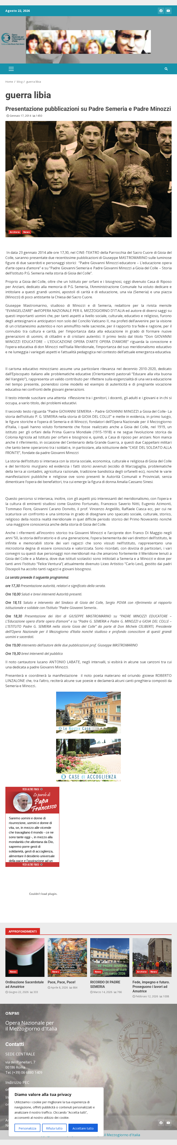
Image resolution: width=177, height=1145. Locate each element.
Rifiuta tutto (54, 1128)
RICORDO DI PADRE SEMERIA (109, 957)
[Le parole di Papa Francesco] (32, 794)
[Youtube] (168, 11)
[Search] (166, 69)
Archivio (15, 232)
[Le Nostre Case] (88, 712)
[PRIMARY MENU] (11, 69)
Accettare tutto (83, 1128)
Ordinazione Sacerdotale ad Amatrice (24, 957)
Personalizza (27, 1128)
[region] (56, 1111)
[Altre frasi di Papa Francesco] (32, 791)
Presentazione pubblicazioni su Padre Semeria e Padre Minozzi (88, 108)
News (26, 232)
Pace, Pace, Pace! (67, 957)
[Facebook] (161, 11)
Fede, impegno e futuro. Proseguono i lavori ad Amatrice (152, 957)
